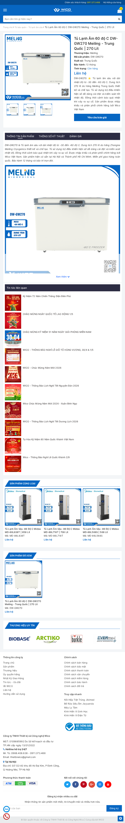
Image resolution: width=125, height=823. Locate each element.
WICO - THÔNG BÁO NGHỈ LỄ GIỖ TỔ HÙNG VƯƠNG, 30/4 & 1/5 (58, 349)
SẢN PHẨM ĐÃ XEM (21, 555)
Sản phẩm (8, 666)
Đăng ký (114, 808)
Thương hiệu (10, 670)
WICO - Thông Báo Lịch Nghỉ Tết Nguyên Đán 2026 (51, 385)
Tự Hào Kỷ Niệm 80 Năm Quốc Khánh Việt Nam (48, 439)
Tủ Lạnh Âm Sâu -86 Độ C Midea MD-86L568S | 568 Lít (101, 530)
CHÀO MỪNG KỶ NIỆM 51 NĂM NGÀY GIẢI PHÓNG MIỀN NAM (57, 332)
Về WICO (8, 686)
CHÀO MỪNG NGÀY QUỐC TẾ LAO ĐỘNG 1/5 (48, 314)
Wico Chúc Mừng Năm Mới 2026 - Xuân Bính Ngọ (50, 403)
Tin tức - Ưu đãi (12, 682)
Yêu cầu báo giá (97, 117)
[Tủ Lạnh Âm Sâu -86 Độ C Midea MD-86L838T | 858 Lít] (23, 507)
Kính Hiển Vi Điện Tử (75, 715)
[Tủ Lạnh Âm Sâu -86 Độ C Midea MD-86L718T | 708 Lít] (62, 507)
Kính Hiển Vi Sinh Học (76, 711)
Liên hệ (7, 690)
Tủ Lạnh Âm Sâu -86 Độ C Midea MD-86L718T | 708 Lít (62, 530)
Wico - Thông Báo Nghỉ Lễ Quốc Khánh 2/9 (46, 457)
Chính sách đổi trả (74, 686)
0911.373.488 (38, 753)
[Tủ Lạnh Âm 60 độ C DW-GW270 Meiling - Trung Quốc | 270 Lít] (23, 579)
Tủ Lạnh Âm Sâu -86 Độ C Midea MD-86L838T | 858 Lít (23, 530)
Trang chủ (8, 662)
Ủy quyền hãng (11, 674)
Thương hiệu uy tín (22, 625)
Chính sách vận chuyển (77, 674)
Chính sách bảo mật (75, 666)
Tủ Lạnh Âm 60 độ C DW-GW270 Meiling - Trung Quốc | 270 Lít (23, 603)
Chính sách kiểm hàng (76, 678)
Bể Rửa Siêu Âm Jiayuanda (79, 703)
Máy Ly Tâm (70, 707)
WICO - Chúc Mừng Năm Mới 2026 (42, 367)
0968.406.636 (19, 753)
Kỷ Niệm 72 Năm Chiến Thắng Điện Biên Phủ (47, 296)
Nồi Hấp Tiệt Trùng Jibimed (79, 699)
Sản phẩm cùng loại (22, 483)
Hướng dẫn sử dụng (14, 693)
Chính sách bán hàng (75, 662)
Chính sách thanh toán (76, 670)
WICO (101, 819)
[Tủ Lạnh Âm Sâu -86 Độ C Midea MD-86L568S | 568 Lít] (101, 507)
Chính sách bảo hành (75, 682)
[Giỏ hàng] (118, 11)
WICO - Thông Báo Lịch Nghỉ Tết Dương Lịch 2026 (50, 421)
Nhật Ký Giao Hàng (13, 678)
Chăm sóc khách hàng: (82, 2)
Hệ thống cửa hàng (112, 2)
